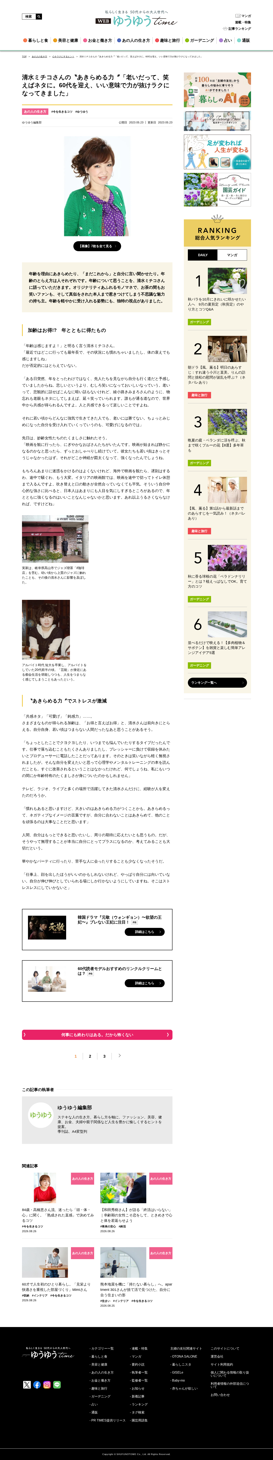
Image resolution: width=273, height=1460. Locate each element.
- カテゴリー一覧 (102, 1348)
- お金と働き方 (100, 1380)
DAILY (203, 255)
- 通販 (94, 1412)
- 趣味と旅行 (98, 1388)
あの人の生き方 (39, 56)
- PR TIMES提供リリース (108, 1420)
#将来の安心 (108, 1226)
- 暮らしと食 (98, 1356)
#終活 (122, 1226)
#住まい (105, 1300)
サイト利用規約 (222, 1364)
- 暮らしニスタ (180, 1364)
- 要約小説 (137, 1364)
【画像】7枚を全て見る (95, 246)
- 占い (94, 1404)
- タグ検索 (137, 1412)
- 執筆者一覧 (139, 1372)
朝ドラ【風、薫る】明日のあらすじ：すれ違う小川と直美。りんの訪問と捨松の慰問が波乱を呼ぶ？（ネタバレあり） (216, 374)
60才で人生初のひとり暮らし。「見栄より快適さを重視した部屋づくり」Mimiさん (56, 1287)
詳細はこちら (144, 931)
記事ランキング (240, 28)
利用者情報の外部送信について (230, 1385)
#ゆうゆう (81, 111)
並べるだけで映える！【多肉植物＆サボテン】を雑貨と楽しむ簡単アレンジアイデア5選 (216, 648)
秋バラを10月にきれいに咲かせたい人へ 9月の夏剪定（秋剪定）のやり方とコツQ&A (217, 304)
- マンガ (135, 1356)
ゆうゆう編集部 (75, 1107)
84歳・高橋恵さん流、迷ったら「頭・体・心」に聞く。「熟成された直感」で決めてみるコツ (58, 1215)
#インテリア (40, 1295)
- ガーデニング (100, 1396)
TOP (24, 56)
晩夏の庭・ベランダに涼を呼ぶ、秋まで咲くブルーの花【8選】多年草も (216, 445)
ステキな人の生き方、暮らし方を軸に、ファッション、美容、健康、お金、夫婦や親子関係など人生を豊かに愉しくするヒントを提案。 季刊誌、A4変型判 (110, 1124)
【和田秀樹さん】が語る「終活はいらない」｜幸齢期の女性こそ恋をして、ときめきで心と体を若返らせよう (136, 1215)
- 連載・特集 (139, 1348)
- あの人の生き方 (102, 1372)
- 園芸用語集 (139, 1420)
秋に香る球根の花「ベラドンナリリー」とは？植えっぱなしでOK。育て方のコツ (217, 581)
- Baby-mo (177, 1380)
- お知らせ (137, 1388)
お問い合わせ (220, 1395)
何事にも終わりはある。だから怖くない (97, 1035)
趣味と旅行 (199, 395)
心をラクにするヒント (63, 56)
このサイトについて (225, 1348)
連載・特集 (243, 22)
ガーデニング (199, 322)
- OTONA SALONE (183, 1356)
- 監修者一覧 (139, 1380)
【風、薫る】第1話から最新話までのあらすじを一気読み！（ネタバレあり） (216, 513)
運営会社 (217, 1356)
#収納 (25, 1295)
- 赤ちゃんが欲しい (184, 1388)
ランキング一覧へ (204, 682)
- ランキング (139, 1404)
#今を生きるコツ (62, 111)
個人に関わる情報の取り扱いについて (230, 1374)
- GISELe (176, 1372)
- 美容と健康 (98, 1364)
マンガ (246, 16)
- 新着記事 (137, 1396)
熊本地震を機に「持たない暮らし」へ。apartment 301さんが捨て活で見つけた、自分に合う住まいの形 (136, 1289)
